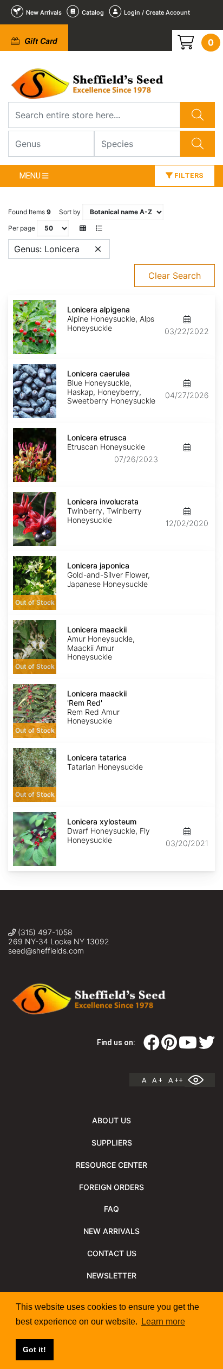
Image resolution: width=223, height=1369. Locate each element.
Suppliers (111, 1142)
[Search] (197, 115)
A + (157, 1080)
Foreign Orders (111, 1187)
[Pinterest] (169, 1045)
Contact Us (111, 1253)
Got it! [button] (34, 1349)
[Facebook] (151, 1045)
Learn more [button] (163, 1321)
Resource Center (111, 1164)
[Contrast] (200, 1080)
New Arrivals (111, 1231)
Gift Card (39, 40)
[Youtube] (188, 1045)
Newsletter (111, 1275)
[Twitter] (207, 1045)
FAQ (111, 1208)
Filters (188, 175)
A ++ (175, 1080)
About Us (111, 1120)
